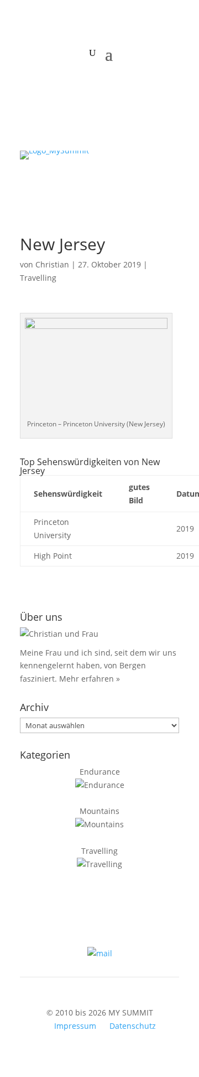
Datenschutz (132, 1026)
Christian (52, 264)
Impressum (75, 1026)
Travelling (38, 277)
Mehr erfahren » (89, 678)
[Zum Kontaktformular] (99, 953)
